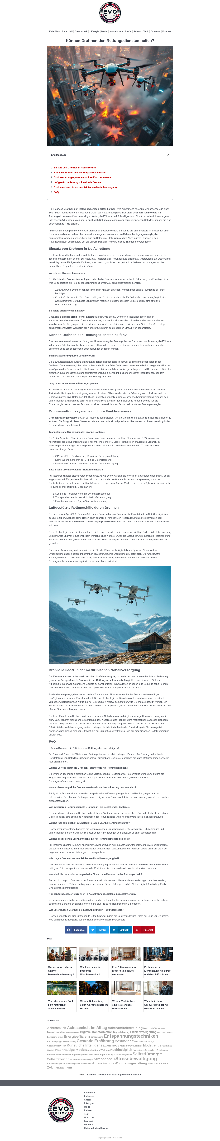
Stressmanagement (56, 1064)
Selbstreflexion (58, 1059)
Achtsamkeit (56, 1028)
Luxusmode (111, 1045)
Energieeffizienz (77, 1036)
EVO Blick (54, 31)
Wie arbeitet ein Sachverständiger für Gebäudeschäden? (156, 1005)
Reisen (137, 31)
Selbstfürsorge (147, 1053)
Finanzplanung (69, 1041)
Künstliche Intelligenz (84, 1045)
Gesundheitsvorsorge (144, 1041)
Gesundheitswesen (56, 1046)
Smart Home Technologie (81, 1059)
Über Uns (89, 1117)
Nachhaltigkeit (121, 1049)
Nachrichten (116, 31)
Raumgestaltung (104, 1054)
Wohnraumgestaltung (131, 1063)
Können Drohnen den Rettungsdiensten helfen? (81, 172)
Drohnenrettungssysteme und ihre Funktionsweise (82, 177)
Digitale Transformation (96, 1032)
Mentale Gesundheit (131, 1045)
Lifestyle (94, 31)
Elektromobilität (55, 1037)
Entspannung (97, 1037)
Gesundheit (81, 31)
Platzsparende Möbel (85, 1055)
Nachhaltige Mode (70, 1049)
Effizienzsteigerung (143, 1032)
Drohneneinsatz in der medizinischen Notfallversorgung (85, 187)
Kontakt (166, 31)
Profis (128, 31)
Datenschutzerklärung (96, 1128)
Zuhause (155, 31)
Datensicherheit (55, 1032)
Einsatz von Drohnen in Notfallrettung (75, 167)
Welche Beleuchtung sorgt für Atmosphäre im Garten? (94, 1005)
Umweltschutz (103, 1063)
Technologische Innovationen (79, 1064)
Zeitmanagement (59, 1067)
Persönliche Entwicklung (156, 1050)
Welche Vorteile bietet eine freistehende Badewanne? (124, 1005)
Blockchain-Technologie (154, 1028)
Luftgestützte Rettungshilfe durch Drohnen (78, 182)
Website (88, 1124)
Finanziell (67, 31)
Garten (87, 1099)
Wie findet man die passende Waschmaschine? (90, 971)
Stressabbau (104, 1059)
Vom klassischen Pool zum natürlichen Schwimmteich (60, 1005)
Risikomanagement (123, 1055)
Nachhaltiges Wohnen (97, 1050)
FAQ (56, 192)
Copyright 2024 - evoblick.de (110, 1138)
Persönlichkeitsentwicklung (61, 1055)
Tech (145, 31)
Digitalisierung (121, 1032)
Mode (104, 31)
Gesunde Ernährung (95, 1041)
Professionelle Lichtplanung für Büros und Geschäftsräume (157, 971)
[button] (168, 155)
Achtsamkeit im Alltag (87, 1027)
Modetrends (152, 1045)
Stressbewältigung (136, 1058)
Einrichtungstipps (164, 1032)
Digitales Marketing (71, 1032)
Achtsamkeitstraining (125, 1028)
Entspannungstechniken (131, 1036)
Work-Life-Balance (158, 1063)
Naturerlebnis (138, 1050)
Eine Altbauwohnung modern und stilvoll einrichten (124, 971)
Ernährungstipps (54, 1041)
